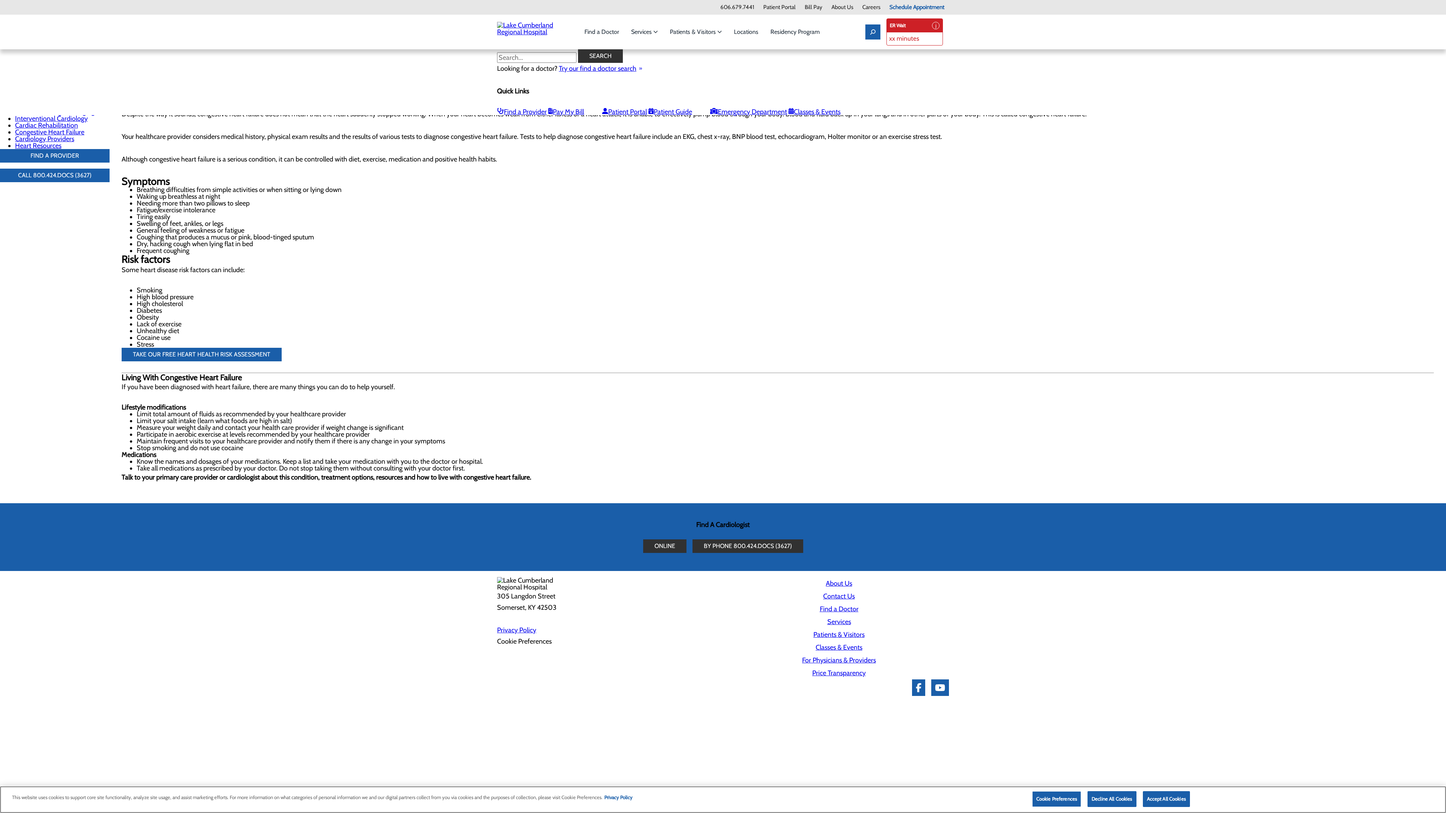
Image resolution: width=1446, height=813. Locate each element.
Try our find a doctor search (597, 68)
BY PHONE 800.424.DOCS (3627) (748, 546)
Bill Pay (813, 7)
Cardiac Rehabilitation (46, 125)
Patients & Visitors (693, 31)
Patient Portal (779, 7)
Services (642, 31)
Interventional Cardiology (51, 118)
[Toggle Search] (872, 32)
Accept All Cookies (1166, 799)
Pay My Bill (568, 112)
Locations (746, 31)
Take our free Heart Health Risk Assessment (201, 354)
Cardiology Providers (44, 139)
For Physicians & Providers (839, 660)
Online (664, 546)
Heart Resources (38, 146)
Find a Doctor (601, 31)
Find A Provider (55, 155)
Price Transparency (839, 673)
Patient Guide (673, 112)
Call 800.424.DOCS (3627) (55, 175)
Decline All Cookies (1112, 799)
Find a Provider (525, 112)
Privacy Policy (516, 630)
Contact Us (839, 596)
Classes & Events (817, 112)
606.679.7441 (737, 7)
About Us (842, 7)
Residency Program (795, 31)
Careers (871, 7)
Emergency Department (752, 112)
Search (600, 55)
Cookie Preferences (1056, 799)
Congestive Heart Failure (49, 132)
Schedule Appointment (916, 7)
